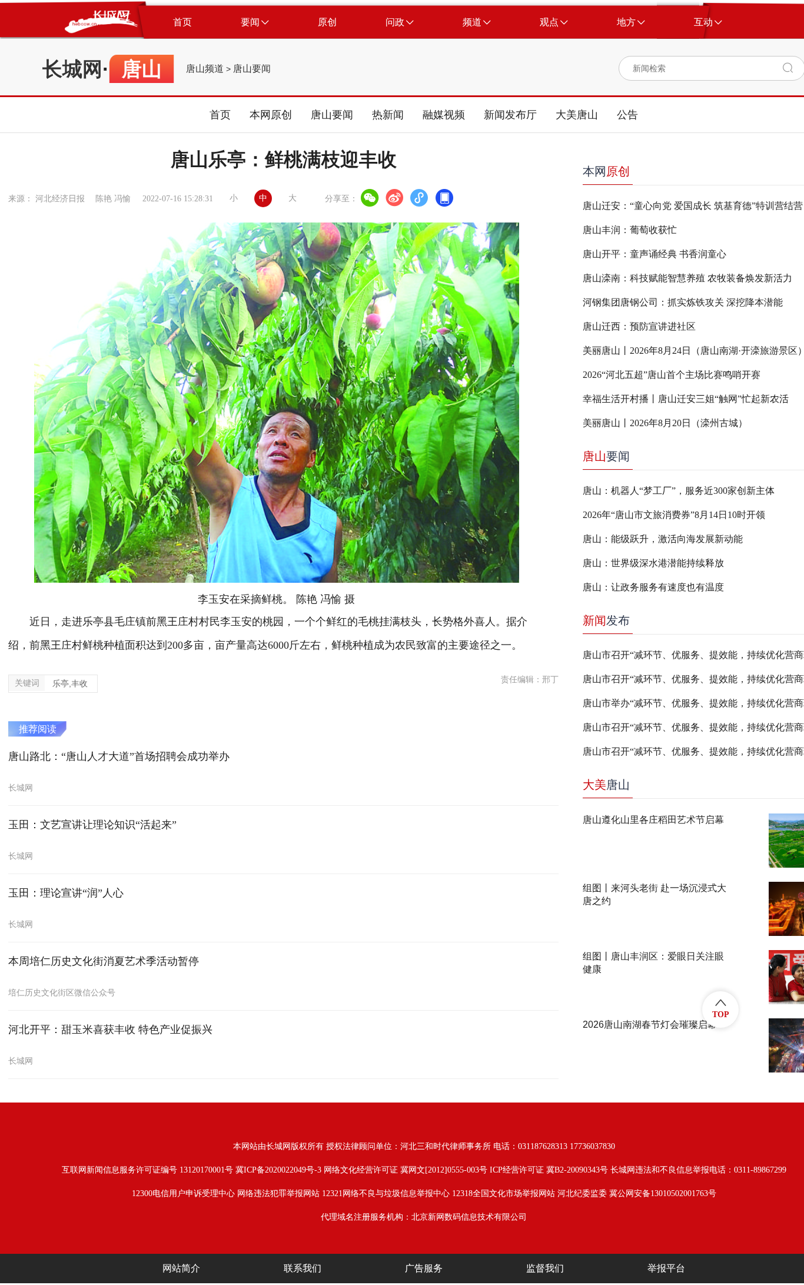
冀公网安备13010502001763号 (662, 1193)
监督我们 (545, 1268)
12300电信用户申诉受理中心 (183, 1193)
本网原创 (271, 115)
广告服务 (424, 1268)
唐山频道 (205, 69)
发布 (606, 620)
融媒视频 (444, 115)
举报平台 (666, 1268)
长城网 (72, 69)
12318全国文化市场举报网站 (503, 1193)
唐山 (606, 784)
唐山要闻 (252, 69)
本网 (606, 171)
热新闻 (388, 115)
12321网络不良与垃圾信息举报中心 (386, 1193)
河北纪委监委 (582, 1193)
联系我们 (302, 1268)
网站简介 (181, 1268)
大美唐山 (577, 115)
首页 (220, 115)
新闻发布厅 (510, 115)
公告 (627, 115)
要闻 (606, 456)
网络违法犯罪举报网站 (278, 1193)
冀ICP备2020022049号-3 (278, 1170)
